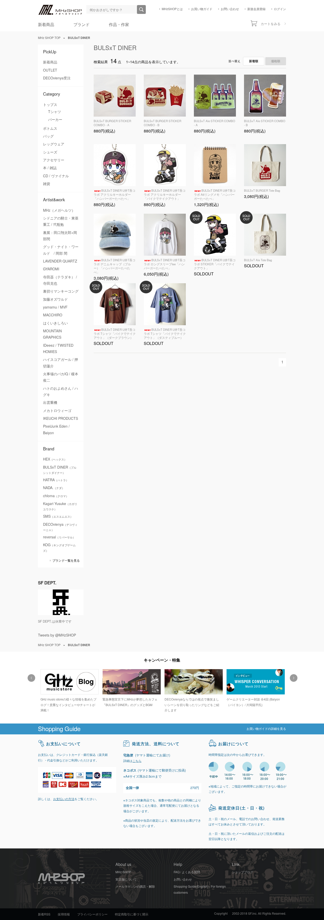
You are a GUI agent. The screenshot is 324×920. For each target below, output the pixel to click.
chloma (56, 496)
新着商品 (46, 25)
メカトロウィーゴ (57, 410)
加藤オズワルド (55, 299)
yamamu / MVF (55, 307)
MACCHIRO (52, 315)
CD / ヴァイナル (56, 176)
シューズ (50, 152)
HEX (55, 459)
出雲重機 (50, 402)
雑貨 (46, 184)
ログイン (280, 9)
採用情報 (64, 914)
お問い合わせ (230, 9)
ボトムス (50, 128)
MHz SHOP (123, 872)
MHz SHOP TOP (49, 37)
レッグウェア (53, 144)
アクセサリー (53, 160)
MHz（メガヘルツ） (59, 210)
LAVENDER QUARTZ (60, 261)
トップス (50, 104)
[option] (69, 688)
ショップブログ (242, 872)
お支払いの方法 (63, 799)
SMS (58, 516)
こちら (136, 760)
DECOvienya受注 (57, 78)
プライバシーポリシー (92, 914)
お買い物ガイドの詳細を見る (266, 728)
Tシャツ (54, 112)
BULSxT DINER (115, 48)
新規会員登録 (256, 9)
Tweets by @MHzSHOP (57, 635)
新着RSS (44, 914)
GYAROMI (51, 269)
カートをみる (270, 24)
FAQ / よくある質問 (187, 872)
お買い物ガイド (201, 9)
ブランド (81, 25)
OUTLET (50, 70)
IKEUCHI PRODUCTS (60, 418)
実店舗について (126, 879)
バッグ (48, 136)
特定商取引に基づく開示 (131, 914)
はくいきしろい (55, 323)
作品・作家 (119, 25)
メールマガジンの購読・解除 (135, 886)
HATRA (56, 480)
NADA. (54, 488)
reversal (59, 537)
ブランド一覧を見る (66, 560)
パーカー (55, 119)
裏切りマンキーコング (60, 291)
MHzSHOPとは (172, 9)
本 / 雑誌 (50, 168)
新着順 (253, 61)
